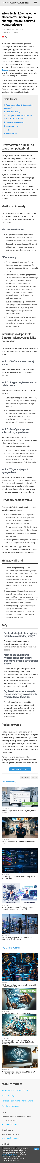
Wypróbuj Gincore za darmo (20, 769)
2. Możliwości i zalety (12, 112)
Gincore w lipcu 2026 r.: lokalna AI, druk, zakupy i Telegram (19, 811)
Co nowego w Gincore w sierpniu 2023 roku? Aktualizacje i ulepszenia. (18, 1073)
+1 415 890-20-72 (10, 1120)
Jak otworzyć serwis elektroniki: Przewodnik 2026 (18, 842)
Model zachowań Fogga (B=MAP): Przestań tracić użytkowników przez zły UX (18, 908)
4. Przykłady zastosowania (14, 122)
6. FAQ (6, 130)
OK (36, 1149)
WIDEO (34, 777)
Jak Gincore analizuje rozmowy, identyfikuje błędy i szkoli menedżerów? (20, 986)
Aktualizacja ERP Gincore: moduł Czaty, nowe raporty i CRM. (18, 877)
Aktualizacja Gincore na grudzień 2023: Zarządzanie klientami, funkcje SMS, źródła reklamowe (18, 1042)
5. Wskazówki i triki (11, 126)
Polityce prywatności (10, 1154)
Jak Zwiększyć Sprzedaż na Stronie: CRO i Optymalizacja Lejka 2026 (17, 938)
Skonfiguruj (25, 777)
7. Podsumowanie (10, 134)
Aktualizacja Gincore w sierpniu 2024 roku (17, 1013)
